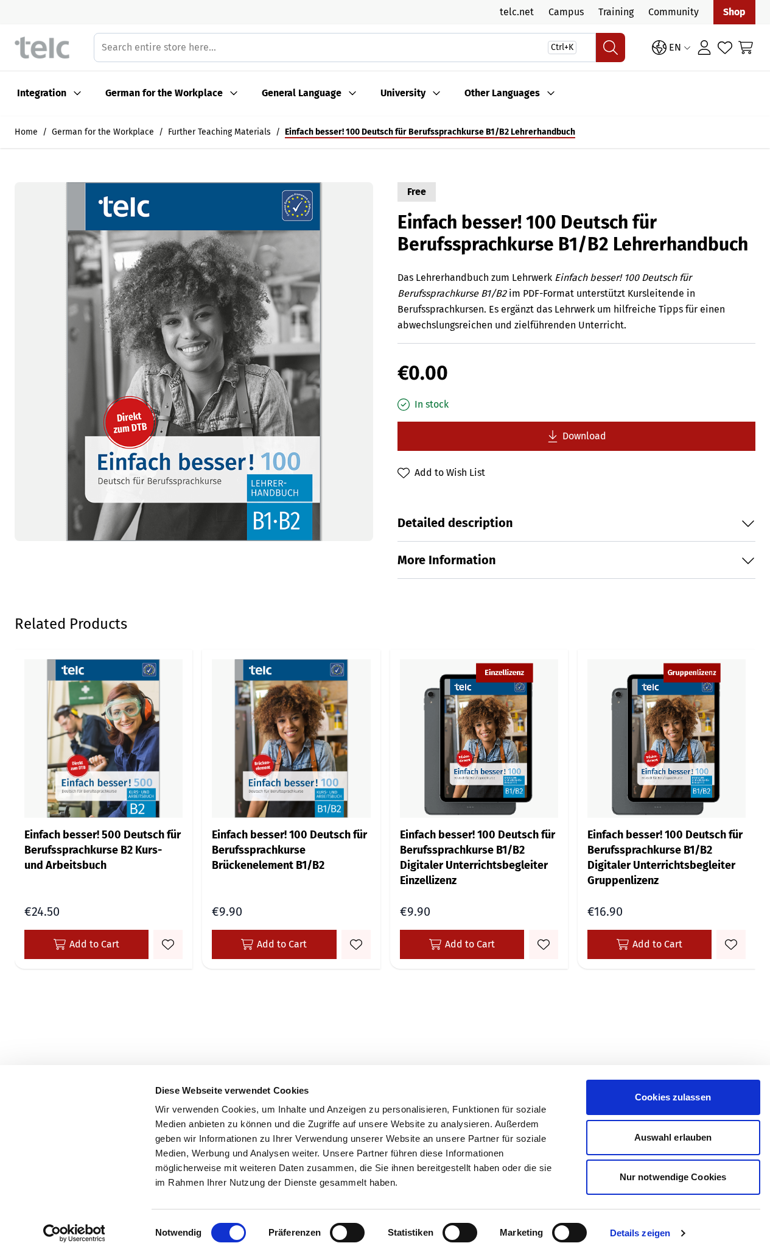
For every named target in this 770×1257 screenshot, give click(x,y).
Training (616, 12)
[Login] (704, 47)
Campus (566, 12)
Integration (41, 93)
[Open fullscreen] (194, 361)
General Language (301, 93)
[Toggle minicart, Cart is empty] (745, 47)
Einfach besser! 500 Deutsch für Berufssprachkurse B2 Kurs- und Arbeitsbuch (102, 850)
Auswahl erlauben (673, 1137)
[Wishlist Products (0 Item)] (725, 47)
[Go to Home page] (42, 48)
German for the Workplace (164, 93)
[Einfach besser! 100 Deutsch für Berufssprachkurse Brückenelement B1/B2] (291, 738)
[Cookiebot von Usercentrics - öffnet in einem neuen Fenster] (74, 1233)
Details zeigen (640, 1233)
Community (673, 12)
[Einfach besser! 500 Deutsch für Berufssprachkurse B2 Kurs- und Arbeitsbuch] (103, 738)
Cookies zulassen (673, 1097)
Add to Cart (94, 944)
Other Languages (502, 93)
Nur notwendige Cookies (673, 1177)
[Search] (610, 47)
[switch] (347, 1232)
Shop (734, 12)
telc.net (517, 12)
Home (26, 132)
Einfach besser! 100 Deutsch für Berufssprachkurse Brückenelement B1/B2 (289, 850)
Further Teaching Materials (219, 132)
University (402, 93)
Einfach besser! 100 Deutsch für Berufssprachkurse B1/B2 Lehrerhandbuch (430, 132)
